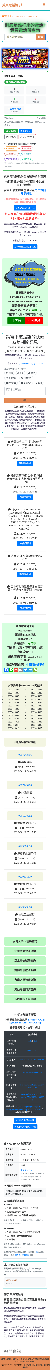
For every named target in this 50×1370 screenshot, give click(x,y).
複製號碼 (12, 137)
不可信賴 (34, 320)
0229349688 (25, 907)
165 (35, 1041)
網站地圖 (27, 1365)
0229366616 (25, 846)
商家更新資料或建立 (25, 208)
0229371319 (25, 876)
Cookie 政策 (20, 1362)
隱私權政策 (43, 1359)
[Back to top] (45, 1356)
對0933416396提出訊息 (25, 247)
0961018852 (25, 815)
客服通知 (27, 154)
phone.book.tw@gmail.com (31, 363)
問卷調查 (27, 159)
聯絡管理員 (30, 1362)
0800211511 (32, 1050)
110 (29, 1041)
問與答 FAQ (17, 1359)
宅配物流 (13, 159)
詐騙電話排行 (6, 1359)
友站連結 (34, 1359)
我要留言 (26, 131)
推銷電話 (13, 149)
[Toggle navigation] (44, 5)
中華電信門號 (14, 109)
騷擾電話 (13, 154)
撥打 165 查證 (28, 137)
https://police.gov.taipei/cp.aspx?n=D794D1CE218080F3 (32, 1097)
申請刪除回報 (25, 463)
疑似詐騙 (27, 149)
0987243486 (25, 754)
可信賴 (16, 320)
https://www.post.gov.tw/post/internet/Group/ (27, 1021)
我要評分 (12, 131)
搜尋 (40, 37)
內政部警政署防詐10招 (25, 1127)
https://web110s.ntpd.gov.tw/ (32, 1060)
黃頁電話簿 (10, 5)
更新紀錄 (26, 1359)
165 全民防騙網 (22, 1255)
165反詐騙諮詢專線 (25, 1120)
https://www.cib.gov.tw (32, 1072)
